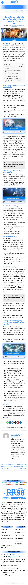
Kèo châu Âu (7, 44)
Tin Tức (10, 10)
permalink (13, 429)
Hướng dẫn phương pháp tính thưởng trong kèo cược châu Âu (13, 79)
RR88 (2, 502)
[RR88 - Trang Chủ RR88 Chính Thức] (14, 2)
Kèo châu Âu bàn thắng (12, 73)
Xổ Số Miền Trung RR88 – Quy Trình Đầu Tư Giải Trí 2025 (20, 466)
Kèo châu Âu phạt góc (12, 75)
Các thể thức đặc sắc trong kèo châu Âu (13, 71)
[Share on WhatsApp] (7, 422)
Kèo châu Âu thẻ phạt (12, 76)
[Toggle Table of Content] (22, 65)
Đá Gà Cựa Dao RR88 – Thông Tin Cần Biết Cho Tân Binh (7, 466)
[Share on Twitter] (12, 422)
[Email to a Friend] (15, 422)
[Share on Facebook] (10, 422)
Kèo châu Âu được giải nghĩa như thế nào (14, 67)
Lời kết (6, 81)
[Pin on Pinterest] (18, 422)
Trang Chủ (3, 10)
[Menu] (2, 2)
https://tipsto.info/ (14, 556)
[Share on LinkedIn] (20, 422)
